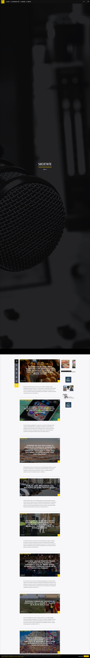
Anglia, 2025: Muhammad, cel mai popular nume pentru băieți (40, 487)
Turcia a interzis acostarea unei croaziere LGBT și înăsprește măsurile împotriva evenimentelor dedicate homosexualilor (39, 641)
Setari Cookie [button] (80, 656)
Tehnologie (30, 400)
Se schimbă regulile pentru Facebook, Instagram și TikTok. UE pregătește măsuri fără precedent (39, 409)
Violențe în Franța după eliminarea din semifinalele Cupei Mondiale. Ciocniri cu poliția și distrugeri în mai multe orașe (40, 370)
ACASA (8, 1)
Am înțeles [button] (86, 656)
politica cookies (20, 656)
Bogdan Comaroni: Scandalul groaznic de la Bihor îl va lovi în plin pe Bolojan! (40, 603)
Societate (22, 360)
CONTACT (29, 1)
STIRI (26, 360)
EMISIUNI (23, 1)
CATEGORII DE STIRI (15, 1)
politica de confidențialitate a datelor (10, 656)
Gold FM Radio (22, 380)
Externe (21, 554)
